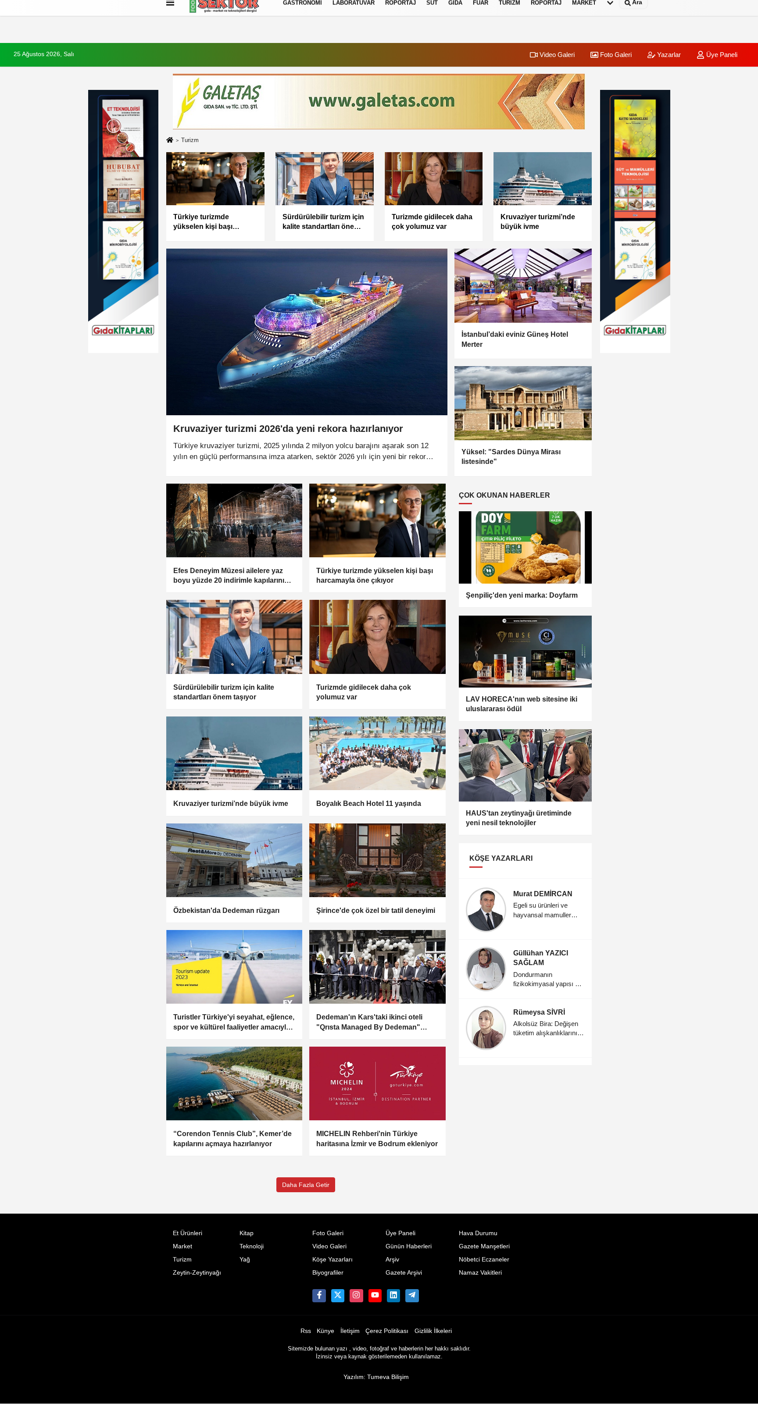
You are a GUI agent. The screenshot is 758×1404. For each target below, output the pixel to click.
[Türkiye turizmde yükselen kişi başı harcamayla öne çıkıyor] (377, 520)
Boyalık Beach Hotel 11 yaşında (368, 803)
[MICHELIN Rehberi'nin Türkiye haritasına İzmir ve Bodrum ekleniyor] (377, 1083)
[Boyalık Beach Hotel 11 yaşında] (377, 753)
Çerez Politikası (386, 1331)
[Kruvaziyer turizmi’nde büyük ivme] (234, 753)
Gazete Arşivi (404, 1272)
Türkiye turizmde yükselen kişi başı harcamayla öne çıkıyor (374, 575)
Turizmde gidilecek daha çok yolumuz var (363, 692)
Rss (305, 1331)
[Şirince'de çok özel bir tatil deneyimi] (377, 860)
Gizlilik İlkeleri (433, 1331)
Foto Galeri (615, 54)
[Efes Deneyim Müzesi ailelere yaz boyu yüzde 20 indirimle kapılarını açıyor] (234, 520)
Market (182, 1246)
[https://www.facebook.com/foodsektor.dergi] (318, 1295)
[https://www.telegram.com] (411, 1295)
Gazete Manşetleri (484, 1246)
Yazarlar (668, 54)
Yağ (245, 1259)
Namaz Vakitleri (480, 1272)
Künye (325, 1331)
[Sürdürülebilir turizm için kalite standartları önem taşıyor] (234, 636)
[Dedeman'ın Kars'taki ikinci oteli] (377, 967)
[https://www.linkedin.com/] (393, 1295)
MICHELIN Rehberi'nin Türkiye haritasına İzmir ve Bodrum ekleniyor (377, 1138)
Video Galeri (556, 54)
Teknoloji (252, 1246)
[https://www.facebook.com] (375, 1295)
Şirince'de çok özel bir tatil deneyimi (375, 910)
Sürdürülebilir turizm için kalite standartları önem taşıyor (223, 692)
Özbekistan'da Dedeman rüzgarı (226, 910)
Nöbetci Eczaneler (484, 1259)
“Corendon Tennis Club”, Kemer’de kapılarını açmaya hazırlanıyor (232, 1138)
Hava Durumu (478, 1233)
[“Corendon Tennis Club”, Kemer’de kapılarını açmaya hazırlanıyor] (234, 1083)
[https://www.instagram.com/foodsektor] (356, 1295)
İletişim (350, 1331)
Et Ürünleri (187, 1233)
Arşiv (392, 1259)
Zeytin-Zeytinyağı (197, 1272)
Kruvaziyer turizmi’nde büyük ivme (230, 803)
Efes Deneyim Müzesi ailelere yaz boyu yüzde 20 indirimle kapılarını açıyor (228, 576)
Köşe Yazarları (332, 1259)
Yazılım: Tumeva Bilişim (376, 1377)
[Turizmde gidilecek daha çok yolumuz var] (377, 636)
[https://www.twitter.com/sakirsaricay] (337, 1295)
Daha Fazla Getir (305, 1184)
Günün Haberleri (409, 1246)
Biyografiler (327, 1272)
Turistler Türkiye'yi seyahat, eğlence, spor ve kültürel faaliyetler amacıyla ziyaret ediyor (233, 1022)
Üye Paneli (720, 54)
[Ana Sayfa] (169, 140)
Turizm (182, 1259)
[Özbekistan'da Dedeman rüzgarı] (234, 860)
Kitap (247, 1233)
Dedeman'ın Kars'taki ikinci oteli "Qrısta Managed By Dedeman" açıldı (369, 1022)
